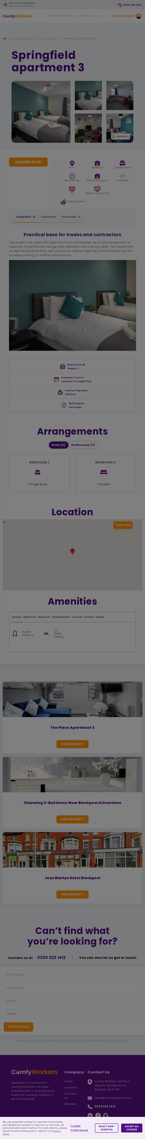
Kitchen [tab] (89, 617)
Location (71, 1087)
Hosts (84, 16)
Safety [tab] (99, 617)
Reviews (70, 1104)
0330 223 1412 (51, 957)
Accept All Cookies (132, 1128)
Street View (123, 525)
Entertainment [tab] (61, 617)
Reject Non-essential (107, 1128)
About (95, 16)
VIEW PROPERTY (72, 744)
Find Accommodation (61, 16)
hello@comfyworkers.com (113, 1098)
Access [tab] (17, 617)
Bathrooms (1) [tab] (83, 445)
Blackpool (49, 38)
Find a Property (123, 16)
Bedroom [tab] (44, 617)
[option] (39, 5)
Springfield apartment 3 (80, 38)
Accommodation (23, 38)
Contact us (71, 1096)
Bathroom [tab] (29, 617)
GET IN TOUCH (18, 1027)
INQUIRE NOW (28, 162)
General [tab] (77, 617)
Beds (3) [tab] (59, 445)
